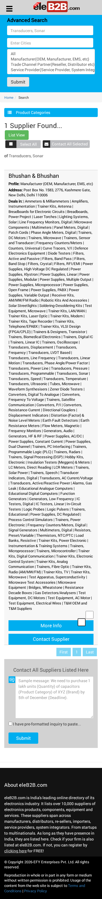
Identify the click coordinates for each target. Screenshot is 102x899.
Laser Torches (45, 216)
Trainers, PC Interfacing (51, 446)
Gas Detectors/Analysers (55, 592)
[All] (51, 53)
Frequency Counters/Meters (59, 242)
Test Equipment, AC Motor (69, 597)
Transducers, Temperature (64, 378)
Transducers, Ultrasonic (27, 383)
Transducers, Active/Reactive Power (40, 483)
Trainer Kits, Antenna (54, 206)
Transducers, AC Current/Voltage (66, 477)
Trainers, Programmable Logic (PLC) (47, 449)
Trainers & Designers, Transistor (59, 331)
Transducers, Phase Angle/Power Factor (55, 362)
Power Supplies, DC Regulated (54, 514)
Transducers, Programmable (31, 373)
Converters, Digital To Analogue (33, 394)
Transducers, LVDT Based (49, 352)
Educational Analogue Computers (46, 488)
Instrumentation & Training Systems (37, 545)
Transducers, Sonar (72, 373)
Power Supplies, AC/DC (63, 436)
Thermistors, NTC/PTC (54, 535)
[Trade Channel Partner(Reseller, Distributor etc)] (51, 64)
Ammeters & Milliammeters (47, 201)
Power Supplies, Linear (58, 274)
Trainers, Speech (44, 472)
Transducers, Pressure (69, 368)
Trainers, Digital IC (78, 336)
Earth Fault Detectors (60, 420)
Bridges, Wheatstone (45, 587)
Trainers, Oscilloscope (60, 342)
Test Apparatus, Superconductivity (57, 576)
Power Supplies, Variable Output (43, 292)
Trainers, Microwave (44, 237)
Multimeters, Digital (56, 529)
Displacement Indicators (28, 415)
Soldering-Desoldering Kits (60, 305)
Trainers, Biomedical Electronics (34, 336)
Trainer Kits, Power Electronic (62, 540)
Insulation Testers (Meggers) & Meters (58, 462)
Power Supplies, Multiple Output (66, 279)
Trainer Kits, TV (55, 571)
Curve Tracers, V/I (57, 248)
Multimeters (42, 227)
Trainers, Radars (67, 451)
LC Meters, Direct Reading (29, 467)
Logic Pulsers (58, 509)
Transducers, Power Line (28, 368)
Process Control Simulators (30, 519)
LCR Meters (63, 467)
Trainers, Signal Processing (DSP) (35, 456)
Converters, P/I (49, 404)
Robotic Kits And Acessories (64, 300)
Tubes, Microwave (65, 383)
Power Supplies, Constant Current (35, 441)
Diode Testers (59, 253)
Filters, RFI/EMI (67, 263)
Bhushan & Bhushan (33, 175)
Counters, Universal (24, 248)
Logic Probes (34, 509)
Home (8, 97)
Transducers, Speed (24, 378)
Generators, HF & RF (25, 436)
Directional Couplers (59, 409)
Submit (18, 82)
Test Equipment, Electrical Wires (34, 603)
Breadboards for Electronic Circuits (36, 211)
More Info (51, 625)
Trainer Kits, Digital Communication (49, 553)
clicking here (15, 850)
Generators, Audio (58, 430)
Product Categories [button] (33, 112)
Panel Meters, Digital (71, 227)
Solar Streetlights (22, 305)
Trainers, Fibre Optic (53, 566)
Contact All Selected (70, 144)
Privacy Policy (35, 890)
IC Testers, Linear (50, 503)
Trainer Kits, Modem (66, 315)
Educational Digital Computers (33, 493)
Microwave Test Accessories (32, 582)
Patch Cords (18, 232)
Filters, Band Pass (57, 258)
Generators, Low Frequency (51, 498)
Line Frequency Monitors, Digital (45, 221)
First (64, 652)
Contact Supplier (51, 639)
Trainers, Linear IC (24, 342)
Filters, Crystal (40, 263)
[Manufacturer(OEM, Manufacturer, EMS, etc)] (51, 59)
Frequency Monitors (24, 430)
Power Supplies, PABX (48, 289)
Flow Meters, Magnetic (61, 425)
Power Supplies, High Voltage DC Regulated (50, 266)
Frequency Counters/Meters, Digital (56, 524)
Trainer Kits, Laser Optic (28, 315)
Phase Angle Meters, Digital (53, 232)
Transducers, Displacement (30, 347)
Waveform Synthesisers (27, 389)
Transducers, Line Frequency (32, 357)
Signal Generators (22, 529)
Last (90, 652)
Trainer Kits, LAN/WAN (66, 310)
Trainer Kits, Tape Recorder (30, 321)
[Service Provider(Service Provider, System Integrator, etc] (51, 69)
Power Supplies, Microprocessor (34, 284)
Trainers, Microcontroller (56, 550)
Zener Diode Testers (66, 389)
